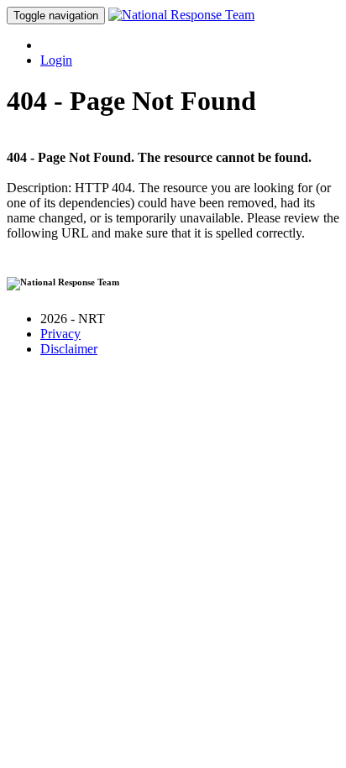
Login (56, 60)
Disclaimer (68, 349)
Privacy (60, 334)
